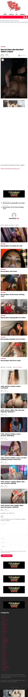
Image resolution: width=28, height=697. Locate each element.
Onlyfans (3, 243)
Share (2, 60)
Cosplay (5, 630)
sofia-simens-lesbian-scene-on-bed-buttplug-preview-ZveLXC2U (14, 458)
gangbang (5, 640)
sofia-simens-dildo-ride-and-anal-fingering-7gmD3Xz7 (13, 411)
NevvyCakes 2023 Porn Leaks (11, 360)
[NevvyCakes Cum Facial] (14, 258)
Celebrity (5, 627)
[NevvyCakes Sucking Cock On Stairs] (14, 328)
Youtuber (5, 670)
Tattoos (5, 663)
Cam (4, 625)
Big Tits (4, 622)
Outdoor (5, 655)
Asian (4, 617)
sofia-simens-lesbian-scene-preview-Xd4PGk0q (11, 434)
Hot (17, 14)
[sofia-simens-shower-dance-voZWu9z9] (14, 377)
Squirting (5, 661)
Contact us (11, 689)
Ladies (4, 644)
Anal (4, 615)
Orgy (4, 654)
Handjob (5, 643)
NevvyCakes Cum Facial (9, 271)
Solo (4, 660)
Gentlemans (5, 641)
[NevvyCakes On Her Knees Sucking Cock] (14, 282)
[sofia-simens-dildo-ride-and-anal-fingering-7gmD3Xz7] (14, 400)
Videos (4, 668)
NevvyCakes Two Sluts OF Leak (11, 246)
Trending (22, 14)
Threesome (5, 665)
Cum (4, 632)
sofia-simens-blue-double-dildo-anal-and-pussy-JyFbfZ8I (12, 506)
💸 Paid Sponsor (19, 689)
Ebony (4, 634)
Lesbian (4, 647)
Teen (4, 664)
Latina (4, 645)
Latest (5, 14)
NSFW (4, 651)
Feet (4, 637)
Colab (4, 628)
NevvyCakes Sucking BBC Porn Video (13, 317)
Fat (3, 635)
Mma (4, 650)
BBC (4, 621)
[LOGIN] (26, 17)
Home (6, 689)
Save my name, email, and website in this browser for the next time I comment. (13, 552)
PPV (4, 657)
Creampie (5, 631)
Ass (3, 618)
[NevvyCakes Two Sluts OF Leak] (14, 234)
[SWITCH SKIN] (24, 17)
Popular (11, 14)
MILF (4, 648)
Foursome (5, 638)
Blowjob (5, 624)
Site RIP (5, 658)
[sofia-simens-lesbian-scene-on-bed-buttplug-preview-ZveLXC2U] (14, 448)
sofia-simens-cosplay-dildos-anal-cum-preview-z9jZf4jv (13, 482)
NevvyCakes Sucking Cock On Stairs (13, 339)
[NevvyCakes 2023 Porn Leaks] (14, 349)
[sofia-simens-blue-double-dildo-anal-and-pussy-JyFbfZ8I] (14, 496)
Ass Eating (5, 620)
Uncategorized (6, 667)
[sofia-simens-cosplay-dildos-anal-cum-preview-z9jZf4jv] (14, 472)
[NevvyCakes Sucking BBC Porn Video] (14, 306)
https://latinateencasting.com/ (10, 168)
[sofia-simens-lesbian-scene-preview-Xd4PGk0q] (14, 424)
